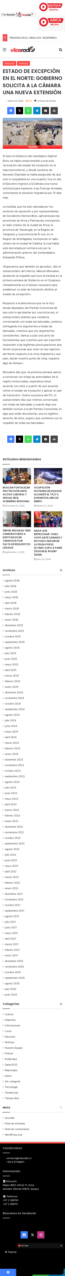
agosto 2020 (12, 983)
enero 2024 (11, 754)
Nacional (9, 63)
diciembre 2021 (14, 893)
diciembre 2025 (14, 625)
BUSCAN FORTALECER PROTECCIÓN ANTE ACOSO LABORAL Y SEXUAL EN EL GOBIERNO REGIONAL (16, 494)
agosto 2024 (12, 714)
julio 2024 (10, 720)
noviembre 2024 (14, 698)
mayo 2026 (11, 597)
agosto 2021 (12, 916)
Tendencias (11, 1092)
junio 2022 (11, 860)
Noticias (23, 63)
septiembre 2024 (15, 709)
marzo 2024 (12, 742)
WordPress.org (13, 1134)
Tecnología (11, 1087)
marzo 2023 (12, 809)
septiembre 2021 (14, 910)
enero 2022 (11, 888)
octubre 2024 (13, 703)
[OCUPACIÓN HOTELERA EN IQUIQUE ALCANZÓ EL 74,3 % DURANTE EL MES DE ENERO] (48, 476)
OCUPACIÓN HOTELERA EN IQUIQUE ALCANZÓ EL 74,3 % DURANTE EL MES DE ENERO (48, 494)
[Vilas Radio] (22, 49)
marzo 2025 (12, 675)
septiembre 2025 (15, 642)
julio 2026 (10, 586)
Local (8, 1031)
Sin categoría (12, 1081)
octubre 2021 (12, 905)
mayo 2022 (11, 865)
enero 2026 (11, 619)
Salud (8, 1075)
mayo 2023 (11, 798)
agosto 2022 (12, 849)
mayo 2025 (11, 664)
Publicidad (11, 1059)
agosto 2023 (12, 782)
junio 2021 (11, 927)
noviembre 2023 (14, 765)
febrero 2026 (12, 614)
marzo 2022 (12, 877)
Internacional (12, 1025)
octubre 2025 (13, 636)
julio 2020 (10, 989)
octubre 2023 (13, 770)
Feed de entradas (15, 1123)
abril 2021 (10, 938)
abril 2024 (11, 737)
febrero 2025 (12, 681)
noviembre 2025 (14, 630)
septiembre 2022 (15, 843)
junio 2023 (11, 793)
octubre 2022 (13, 837)
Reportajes (11, 1070)
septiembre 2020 (15, 977)
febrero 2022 (12, 882)
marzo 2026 (12, 608)
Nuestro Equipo (14, 1047)
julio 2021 (10, 921)
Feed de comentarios (17, 1129)
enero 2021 (11, 955)
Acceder (10, 1117)
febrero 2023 (12, 815)
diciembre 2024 (14, 692)
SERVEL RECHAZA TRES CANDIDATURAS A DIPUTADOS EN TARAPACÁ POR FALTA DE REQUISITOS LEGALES (17, 539)
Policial (9, 1053)
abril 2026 (11, 602)
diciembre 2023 (14, 759)
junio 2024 (11, 726)
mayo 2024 (11, 731)
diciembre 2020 (14, 961)
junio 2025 (11, 658)
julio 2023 (10, 787)
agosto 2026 (12, 580)
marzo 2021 (11, 944)
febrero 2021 (12, 949)
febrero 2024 (12, 748)
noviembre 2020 (14, 966)
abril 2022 (10, 871)
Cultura (9, 1014)
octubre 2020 (13, 972)
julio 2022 (10, 854)
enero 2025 (11, 686)
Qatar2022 (11, 1064)
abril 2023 (11, 804)
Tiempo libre (12, 1098)
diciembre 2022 (14, 826)
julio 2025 (10, 653)
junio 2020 (11, 994)
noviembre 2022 (14, 832)
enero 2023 (11, 821)
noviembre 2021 (14, 899)
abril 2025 (10, 670)
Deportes (10, 1019)
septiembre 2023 (15, 776)
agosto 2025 (12, 647)
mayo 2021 (11, 933)
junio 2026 (11, 591)
